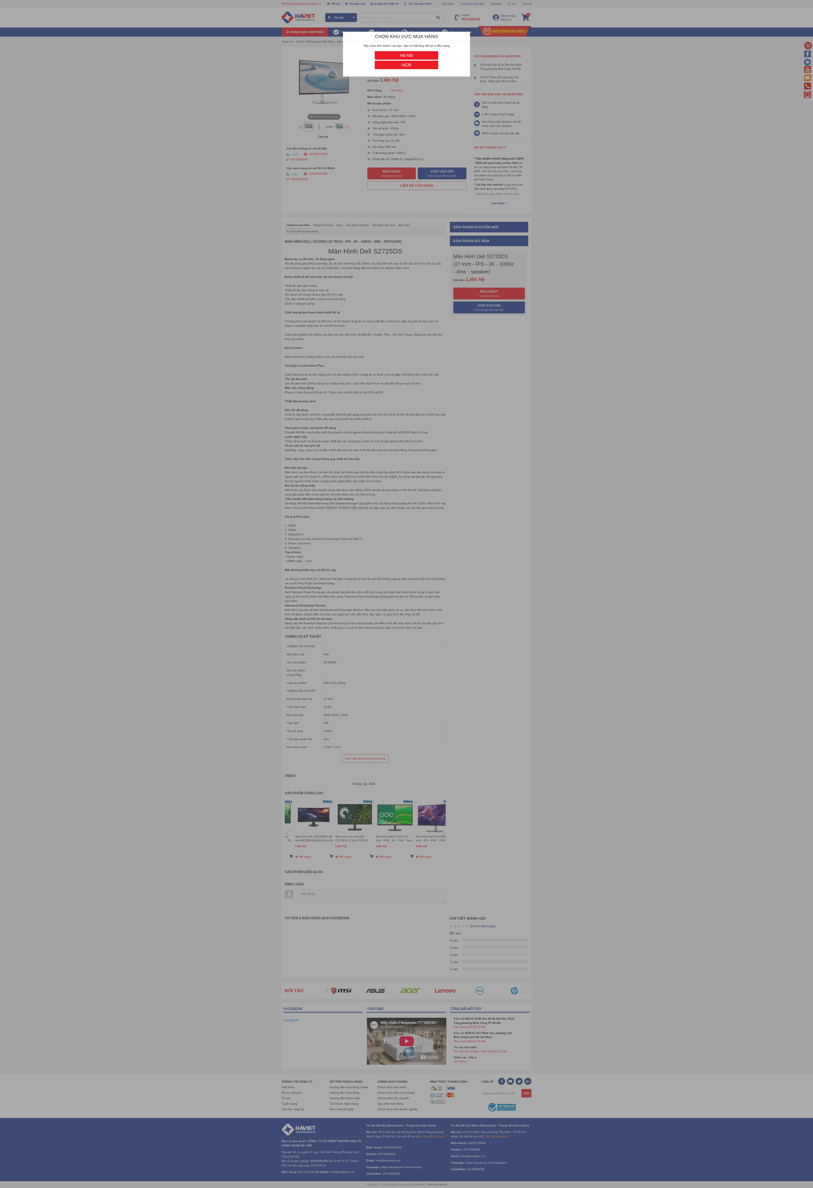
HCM (406, 65)
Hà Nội (406, 55)
